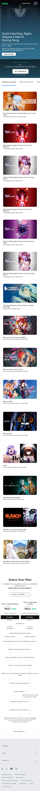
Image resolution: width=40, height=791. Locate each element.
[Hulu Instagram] (16, 768)
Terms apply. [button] (33, 717)
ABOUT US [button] (6, 760)
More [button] (9, 46)
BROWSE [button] (5, 746)
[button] (9, 81)
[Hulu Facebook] (4, 768)
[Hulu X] (8, 768)
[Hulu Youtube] (13, 768)
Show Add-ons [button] (18, 731)
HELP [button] (4, 753)
